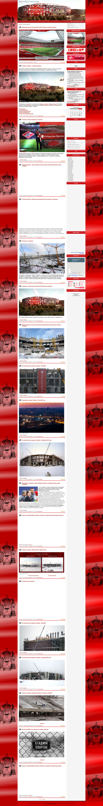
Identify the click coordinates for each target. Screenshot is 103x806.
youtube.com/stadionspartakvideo (26, 113)
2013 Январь (70, 179)
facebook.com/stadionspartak (33, 575)
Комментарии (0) (40, 160)
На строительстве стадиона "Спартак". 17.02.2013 (34, 365)
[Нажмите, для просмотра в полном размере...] (41, 101)
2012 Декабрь (70, 178)
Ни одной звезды (72, 93)
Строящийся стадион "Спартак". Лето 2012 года (33, 400)
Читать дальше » (23, 159)
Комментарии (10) (40, 619)
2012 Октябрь (70, 175)
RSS (83, 21)
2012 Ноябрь (70, 176)
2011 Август (70, 159)
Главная (72, 21)
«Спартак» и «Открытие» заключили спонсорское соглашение (37, 286)
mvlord (30, 115)
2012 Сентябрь (71, 174)
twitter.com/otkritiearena (24, 112)
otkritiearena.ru (22, 108)
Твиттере (57, 105)
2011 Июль (70, 158)
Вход (81, 21)
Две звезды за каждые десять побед (76, 98)
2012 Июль (70, 172)
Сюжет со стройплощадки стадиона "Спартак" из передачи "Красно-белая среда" (42, 765)
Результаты (69, 85)
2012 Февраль (70, 166)
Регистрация (76, 21)
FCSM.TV (42, 723)
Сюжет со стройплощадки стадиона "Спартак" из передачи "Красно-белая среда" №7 (42, 515)
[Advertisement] (76, 128)
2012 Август (70, 173)
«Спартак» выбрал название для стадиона (32, 119)
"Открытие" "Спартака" (27, 241)
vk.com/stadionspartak (52, 575)
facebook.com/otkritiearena (25, 111)
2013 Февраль (70, 180)
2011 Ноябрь (70, 163)
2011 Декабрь (70, 164)
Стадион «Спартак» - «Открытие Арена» (31, 65)
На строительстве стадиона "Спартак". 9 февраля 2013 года (36, 657)
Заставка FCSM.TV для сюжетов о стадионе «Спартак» (35, 729)
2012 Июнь (70, 171)
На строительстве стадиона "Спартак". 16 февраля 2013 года (37, 440)
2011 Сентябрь (71, 161)
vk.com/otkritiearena (23, 110)
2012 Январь (70, 165)
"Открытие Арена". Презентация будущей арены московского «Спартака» (40, 199)
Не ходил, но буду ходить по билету (76, 76)
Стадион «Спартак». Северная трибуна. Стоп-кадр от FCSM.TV (37, 693)
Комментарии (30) (40, 115)
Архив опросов (75, 85)
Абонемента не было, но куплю (75, 74)
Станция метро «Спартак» (28, 581)
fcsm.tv (30, 544)
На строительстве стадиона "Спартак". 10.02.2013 (34, 623)
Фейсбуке (46, 105)
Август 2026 (76, 107)
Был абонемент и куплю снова (75, 73)
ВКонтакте (29, 105)
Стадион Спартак (74, 275)
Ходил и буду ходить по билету (75, 75)
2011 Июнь (70, 157)
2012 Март (70, 167)
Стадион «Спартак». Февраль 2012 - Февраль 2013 (34, 549)
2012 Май (70, 170)
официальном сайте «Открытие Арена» (48, 104)
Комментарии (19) (40, 436)
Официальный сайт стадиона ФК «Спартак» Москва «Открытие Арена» (39, 27)
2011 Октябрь (70, 162)
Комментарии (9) (40, 479)
